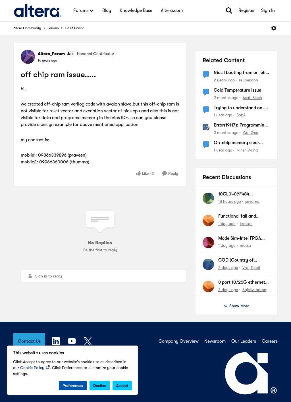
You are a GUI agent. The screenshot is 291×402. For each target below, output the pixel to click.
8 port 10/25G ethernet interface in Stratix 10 (241, 282)
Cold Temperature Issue (237, 90)
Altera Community (27, 28)
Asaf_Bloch (252, 97)
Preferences (73, 385)
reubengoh (248, 80)
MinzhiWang (247, 150)
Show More (239, 306)
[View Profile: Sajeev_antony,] (208, 286)
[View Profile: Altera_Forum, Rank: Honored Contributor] (28, 57)
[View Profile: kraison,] (208, 220)
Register (246, 10)
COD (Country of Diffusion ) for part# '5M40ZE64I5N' (238, 260)
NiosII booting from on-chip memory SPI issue (241, 73)
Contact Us (29, 341)
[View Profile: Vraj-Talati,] (208, 264)
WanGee (250, 132)
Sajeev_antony (255, 289)
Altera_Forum (51, 53)
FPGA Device (74, 28)
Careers (270, 341)
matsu (245, 245)
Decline (99, 385)
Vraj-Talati (251, 267)
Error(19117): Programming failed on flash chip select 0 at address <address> (241, 125)
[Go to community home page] (37, 10)
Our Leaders (243, 341)
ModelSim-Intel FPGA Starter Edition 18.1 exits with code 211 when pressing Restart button (242, 238)
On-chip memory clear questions (236, 143)
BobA (241, 115)
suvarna (252, 201)
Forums (53, 28)
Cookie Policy (32, 367)
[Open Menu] (274, 28)
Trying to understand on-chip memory (239, 108)
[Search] (229, 10)
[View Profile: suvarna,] (208, 198)
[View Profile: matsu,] (208, 242)
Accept (122, 385)
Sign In (268, 10)
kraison (246, 223)
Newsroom (215, 341)
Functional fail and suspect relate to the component (238, 216)
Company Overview (179, 341)
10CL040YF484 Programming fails (236, 194)
